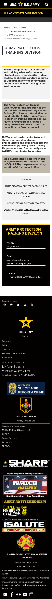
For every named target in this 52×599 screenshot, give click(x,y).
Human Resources (9, 578)
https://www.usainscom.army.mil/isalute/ (20, 519)
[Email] (18, 305)
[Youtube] (25, 594)
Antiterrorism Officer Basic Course (26, 186)
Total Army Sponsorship (38, 571)
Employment (7, 341)
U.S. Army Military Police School (21, 31)
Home (7, 28)
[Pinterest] (31, 305)
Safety (6, 574)
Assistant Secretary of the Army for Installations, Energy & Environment (24, 585)
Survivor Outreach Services (14, 571)
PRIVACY (6, 446)
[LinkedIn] (25, 305)
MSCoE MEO (8, 430)
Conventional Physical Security (26, 203)
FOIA (4, 345)
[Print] (11, 305)
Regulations (19, 426)
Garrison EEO (24, 430)
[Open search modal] (46, 4)
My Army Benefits (13, 366)
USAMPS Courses (15, 35)
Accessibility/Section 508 (14, 353)
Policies (6, 426)
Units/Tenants (19, 28)
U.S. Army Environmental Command (17, 582)
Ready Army (7, 357)
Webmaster (7, 442)
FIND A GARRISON (26, 567)
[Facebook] (4, 305)
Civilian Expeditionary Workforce (34, 578)
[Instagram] (31, 594)
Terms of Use (7, 349)
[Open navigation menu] (5, 4)
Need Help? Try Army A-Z (13, 362)
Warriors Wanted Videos (16, 371)
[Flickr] (18, 594)
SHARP (5, 434)
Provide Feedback (9, 438)
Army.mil (26, 336)
